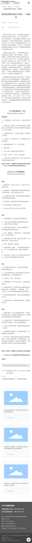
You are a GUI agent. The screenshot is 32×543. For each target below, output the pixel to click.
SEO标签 (17, 540)
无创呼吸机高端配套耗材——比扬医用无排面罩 (14, 379)
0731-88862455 (12, 528)
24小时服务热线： (9, 506)
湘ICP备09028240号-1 (7, 538)
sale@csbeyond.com (10, 526)
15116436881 (22, 528)
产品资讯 (17, 6)
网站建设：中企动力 (7, 540)
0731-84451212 (9, 521)
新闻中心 (10, 6)
